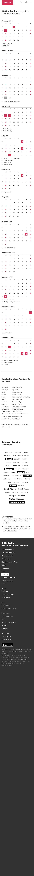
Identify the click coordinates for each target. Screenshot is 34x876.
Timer (4, 571)
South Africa (10, 489)
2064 (10, 21)
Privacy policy (7, 639)
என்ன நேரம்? (11, 663)
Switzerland (24, 492)
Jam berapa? (5, 661)
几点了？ (14, 655)
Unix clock (5, 605)
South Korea (23, 489)
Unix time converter (9, 608)
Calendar (5, 574)
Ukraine (21, 496)
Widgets (5, 591)
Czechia (8, 462)
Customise (6, 613)
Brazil (9, 459)
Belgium (7, 455)
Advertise (5, 633)
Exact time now (7, 550)
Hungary (25, 469)
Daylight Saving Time (10, 562)
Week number (7, 580)
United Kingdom (16, 499)
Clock (4, 565)
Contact (5, 629)
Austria (17, 13)
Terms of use (6, 636)
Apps (4, 588)
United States (17, 502)
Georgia (25, 465)
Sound (4, 584)
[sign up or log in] (26, 3)
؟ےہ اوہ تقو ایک (20, 663)
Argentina (8, 452)
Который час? (13, 659)
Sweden (15, 492)
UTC (3, 602)
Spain (7, 492)
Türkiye (12, 496)
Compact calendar (9, 577)
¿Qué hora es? (6, 657)
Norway (27, 479)
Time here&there (8, 553)
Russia (12, 486)
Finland (7, 465)
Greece (18, 469)
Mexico (27, 476)
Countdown (6, 568)
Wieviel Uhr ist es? (15, 661)
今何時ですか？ (26, 661)
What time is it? (6, 655)
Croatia (24, 459)
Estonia (24, 462)
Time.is (7, 2)
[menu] (31, 2)
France (16, 466)
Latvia (28, 472)
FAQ (3, 619)
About (4, 625)
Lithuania (6, 475)
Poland (8, 482)
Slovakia (21, 485)
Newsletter (6, 598)
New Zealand (18, 479)
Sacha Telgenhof (24, 424)
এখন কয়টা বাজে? (5, 659)
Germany (9, 469)
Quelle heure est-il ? (17, 657)
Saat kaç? (4, 663)
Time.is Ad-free (7, 616)
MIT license (5, 426)
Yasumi (14, 424)
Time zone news (8, 594)
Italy (13, 472)
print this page (11, 530)
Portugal (16, 482)
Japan (21, 472)
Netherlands (7, 479)
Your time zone (7, 556)
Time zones (6, 559)
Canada (16, 459)
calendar (15, 12)
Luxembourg (16, 475)
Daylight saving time (10, 101)
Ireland (6, 472)
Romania (25, 482)
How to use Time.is (9, 622)
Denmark (16, 462)
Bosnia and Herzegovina (21, 455)
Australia (18, 452)
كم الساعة (26, 657)
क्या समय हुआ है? (21, 655)
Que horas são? (22, 659)
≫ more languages (7, 665)
